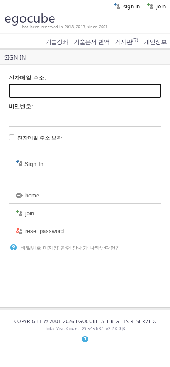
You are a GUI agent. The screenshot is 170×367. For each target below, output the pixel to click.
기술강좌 (56, 41)
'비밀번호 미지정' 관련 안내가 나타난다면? (69, 247)
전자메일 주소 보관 (39, 138)
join (160, 6)
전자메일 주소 (26, 77)
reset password (44, 231)
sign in (131, 6)
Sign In (33, 164)
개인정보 (155, 41)
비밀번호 (20, 106)
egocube (29, 17)
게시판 (126, 41)
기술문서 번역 (91, 41)
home (31, 195)
